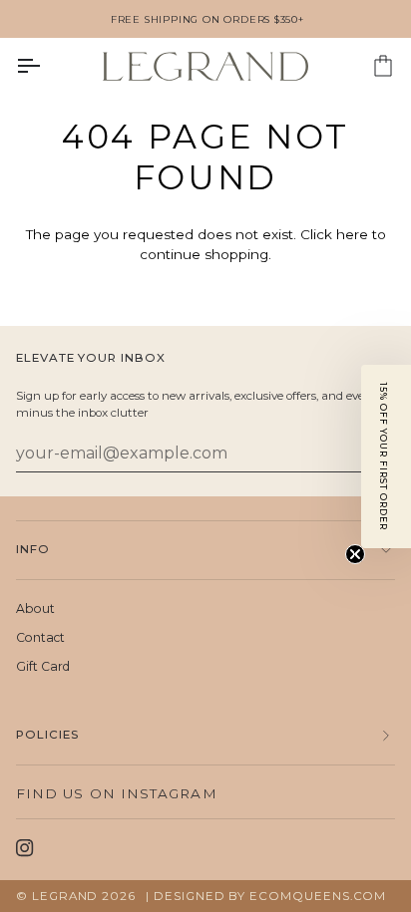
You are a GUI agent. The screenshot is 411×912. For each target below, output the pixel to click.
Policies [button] (47, 735)
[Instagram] (25, 848)
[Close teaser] (355, 554)
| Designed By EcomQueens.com (266, 896)
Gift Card (43, 666)
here (352, 234)
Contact (40, 637)
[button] (386, 456)
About (35, 608)
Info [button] (33, 549)
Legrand (67, 896)
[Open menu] (46, 66)
